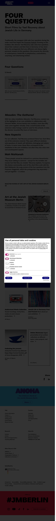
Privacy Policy (42, 248)
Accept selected (27, 277)
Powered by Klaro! (46, 280)
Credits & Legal (10, 250)
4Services (12, 268)
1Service (12, 264)
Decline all (8, 277)
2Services (12, 255)
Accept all (46, 277)
